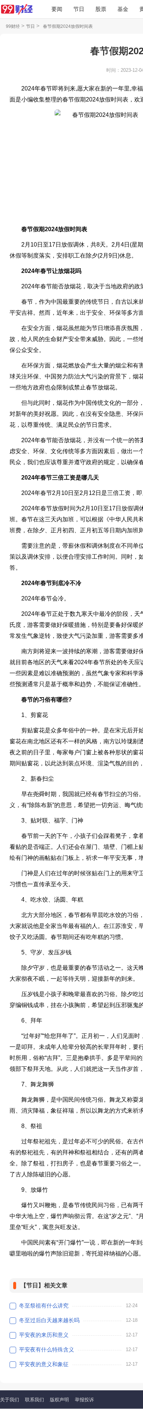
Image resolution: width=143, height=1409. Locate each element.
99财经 (13, 26)
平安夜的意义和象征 (44, 1364)
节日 (78, 9)
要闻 (56, 9)
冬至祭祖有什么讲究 (44, 1305)
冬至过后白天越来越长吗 (49, 1320)
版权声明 (59, 1399)
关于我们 (9, 1399)
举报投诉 (84, 1399)
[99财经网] (16, 9)
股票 (100, 9)
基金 (122, 9)
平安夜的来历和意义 (44, 1335)
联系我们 (34, 1399)
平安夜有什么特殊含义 (46, 1349)
